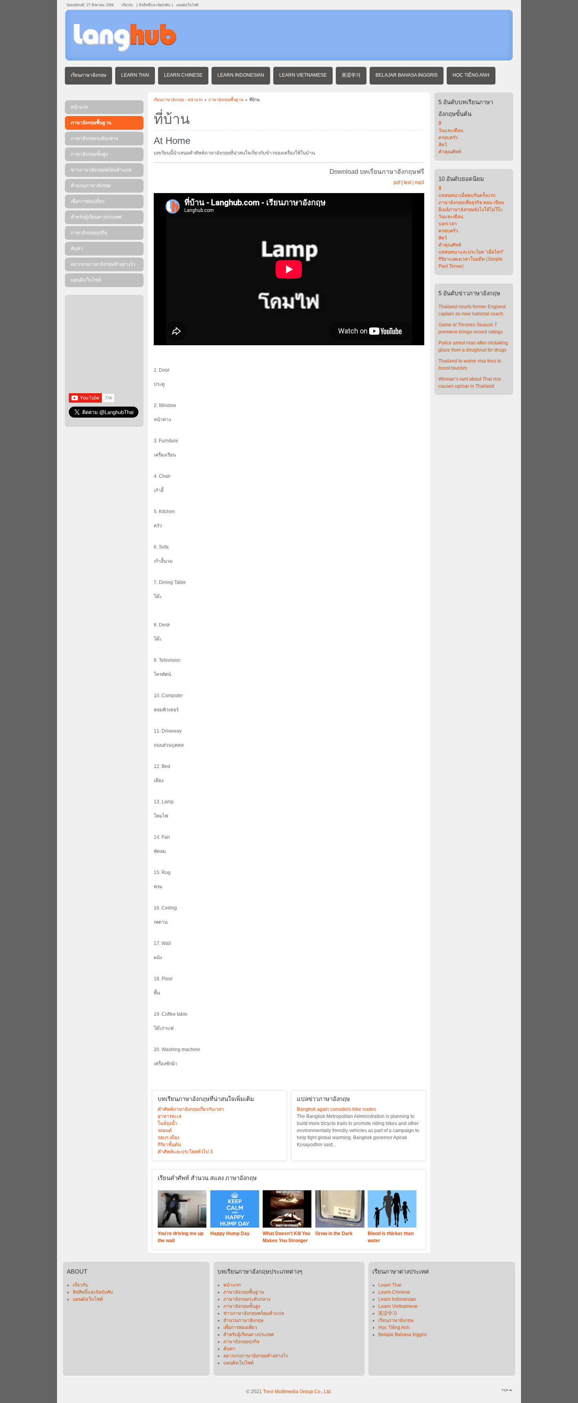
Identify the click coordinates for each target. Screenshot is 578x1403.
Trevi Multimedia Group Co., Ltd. (297, 1391)
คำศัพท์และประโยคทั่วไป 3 (185, 1151)
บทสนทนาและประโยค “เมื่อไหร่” (471, 252)
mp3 (419, 182)
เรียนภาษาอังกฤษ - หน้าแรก (178, 100)
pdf (397, 182)
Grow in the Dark (334, 1233)
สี (439, 123)
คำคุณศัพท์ (449, 152)
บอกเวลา (447, 223)
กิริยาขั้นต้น (169, 1144)
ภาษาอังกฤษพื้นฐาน (225, 100)
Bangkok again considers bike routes (336, 1109)
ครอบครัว (448, 137)
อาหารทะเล (169, 1116)
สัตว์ (442, 144)
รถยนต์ (165, 1130)
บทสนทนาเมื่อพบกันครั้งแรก (466, 195)
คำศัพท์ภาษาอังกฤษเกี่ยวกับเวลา (191, 1109)
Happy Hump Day (230, 1233)
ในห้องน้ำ (167, 1123)
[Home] (125, 50)
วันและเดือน (450, 130)
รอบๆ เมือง (168, 1137)
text (407, 182)
